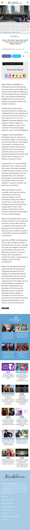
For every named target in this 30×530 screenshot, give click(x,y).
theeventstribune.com (9, 49)
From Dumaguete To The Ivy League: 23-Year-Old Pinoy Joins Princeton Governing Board (8, 335)
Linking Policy (5, 520)
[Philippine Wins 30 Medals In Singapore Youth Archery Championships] (21, 347)
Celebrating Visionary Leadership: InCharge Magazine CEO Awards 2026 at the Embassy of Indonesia (22, 400)
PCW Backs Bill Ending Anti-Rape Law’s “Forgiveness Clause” (8, 376)
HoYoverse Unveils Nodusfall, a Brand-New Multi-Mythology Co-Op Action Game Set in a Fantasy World (22, 463)
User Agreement (6, 510)
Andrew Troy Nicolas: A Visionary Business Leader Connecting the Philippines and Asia (8, 421)
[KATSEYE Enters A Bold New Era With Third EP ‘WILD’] (21, 433)
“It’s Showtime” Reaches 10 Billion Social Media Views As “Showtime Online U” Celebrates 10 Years (22, 377)
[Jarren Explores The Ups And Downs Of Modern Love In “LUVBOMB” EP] (8, 433)
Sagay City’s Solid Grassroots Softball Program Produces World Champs (22, 335)
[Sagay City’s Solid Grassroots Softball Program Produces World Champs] (21, 328)
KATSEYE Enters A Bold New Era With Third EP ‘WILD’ (22, 442)
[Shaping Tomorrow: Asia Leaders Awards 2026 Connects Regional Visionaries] (8, 453)
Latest (3, 308)
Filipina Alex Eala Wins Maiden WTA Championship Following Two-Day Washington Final (8, 354)
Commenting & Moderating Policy (11, 516)
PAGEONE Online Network (22, 372)
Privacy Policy (5, 513)
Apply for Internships (7, 503)
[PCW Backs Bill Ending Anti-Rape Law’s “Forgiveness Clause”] (8, 367)
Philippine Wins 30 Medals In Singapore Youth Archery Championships (22, 354)
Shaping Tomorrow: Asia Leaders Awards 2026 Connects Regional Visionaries (8, 462)
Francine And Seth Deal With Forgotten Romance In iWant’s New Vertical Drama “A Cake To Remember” (8, 400)
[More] (23, 56)
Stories (7, 308)
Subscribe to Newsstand (8, 506)
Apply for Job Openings (8, 500)
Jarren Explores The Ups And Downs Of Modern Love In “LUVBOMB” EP (8, 443)
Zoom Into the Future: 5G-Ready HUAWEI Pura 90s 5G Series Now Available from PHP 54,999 (22, 422)
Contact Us (5, 496)
